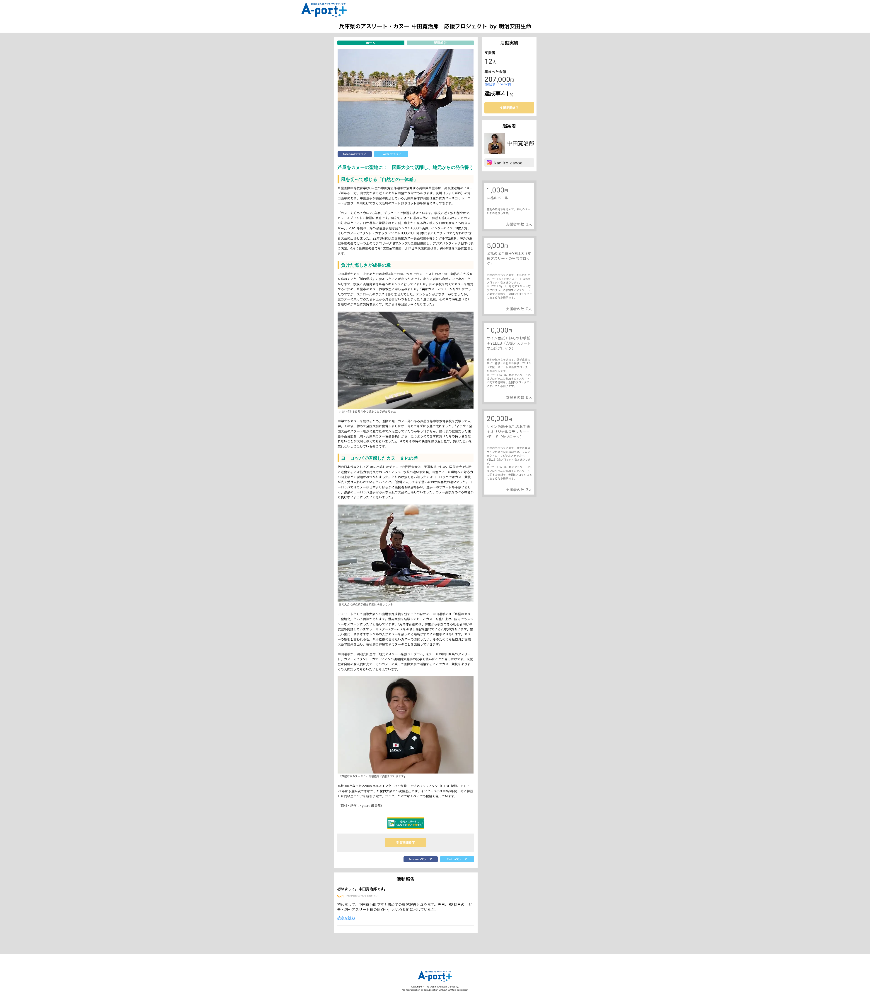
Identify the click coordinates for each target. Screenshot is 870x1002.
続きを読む (346, 917)
